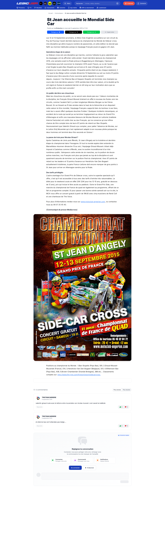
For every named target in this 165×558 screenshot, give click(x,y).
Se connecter (75, 468)
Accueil (50, 13)
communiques (59, 13)
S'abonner (90, 468)
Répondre (39, 407)
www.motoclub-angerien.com (93, 202)
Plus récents (126, 389)
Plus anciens (117, 389)
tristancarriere (49, 397)
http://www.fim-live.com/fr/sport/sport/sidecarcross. (79, 375)
